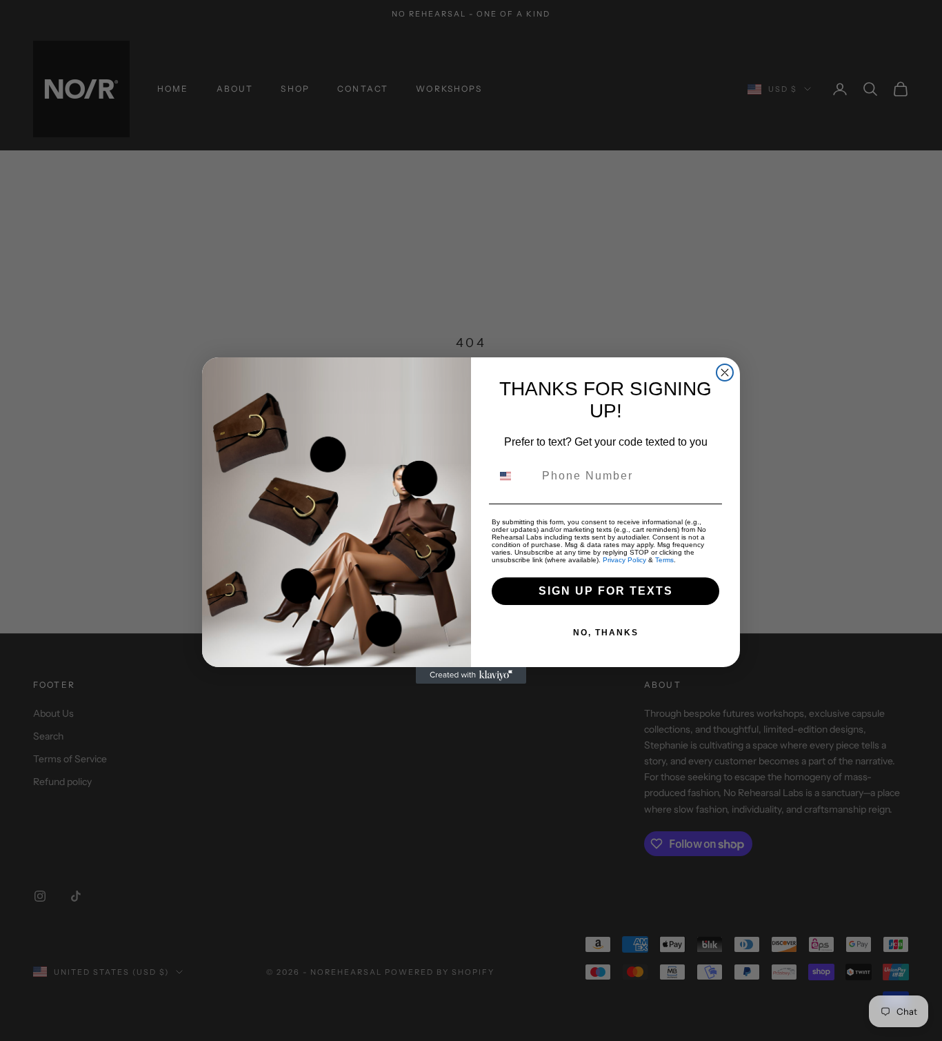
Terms (664, 560)
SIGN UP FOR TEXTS (606, 591)
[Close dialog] (724, 372)
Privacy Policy (624, 560)
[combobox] (513, 476)
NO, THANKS (606, 632)
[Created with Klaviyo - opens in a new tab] (471, 675)
